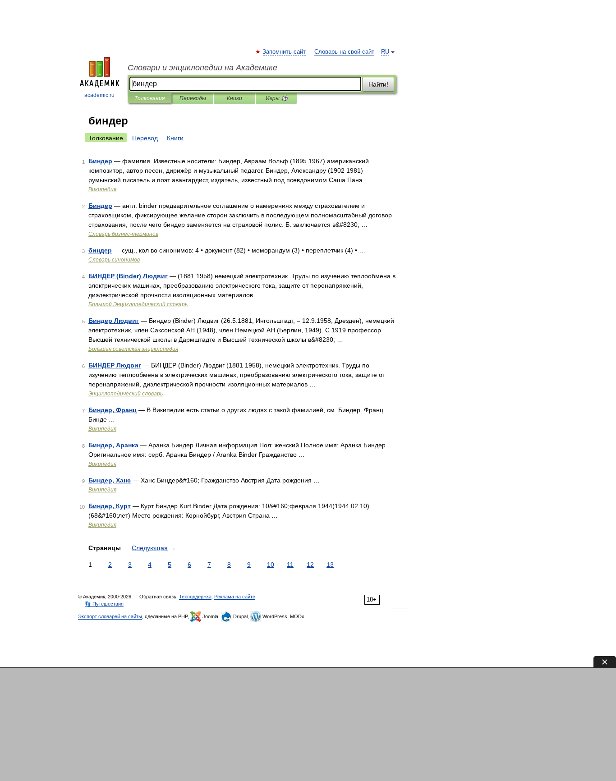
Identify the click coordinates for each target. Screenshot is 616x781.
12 (310, 564)
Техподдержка (195, 596)
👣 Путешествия (104, 603)
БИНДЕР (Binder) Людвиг (128, 276)
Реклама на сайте (234, 596)
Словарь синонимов (114, 260)
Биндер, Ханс (109, 480)
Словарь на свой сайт (344, 52)
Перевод (145, 138)
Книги (234, 98)
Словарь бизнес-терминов (123, 234)
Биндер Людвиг (113, 320)
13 (330, 564)
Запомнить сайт (284, 52)
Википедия (102, 189)
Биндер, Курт (109, 506)
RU (385, 52)
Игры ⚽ (277, 98)
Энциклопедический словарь (125, 393)
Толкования (149, 98)
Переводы (192, 98)
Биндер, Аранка (113, 445)
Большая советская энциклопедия (133, 349)
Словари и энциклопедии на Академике (202, 67)
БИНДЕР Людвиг (114, 365)
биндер (100, 250)
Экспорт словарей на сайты (110, 616)
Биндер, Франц (112, 409)
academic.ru (99, 95)
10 (270, 564)
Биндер (100, 161)
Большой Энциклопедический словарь (138, 304)
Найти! (378, 84)
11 (290, 564)
